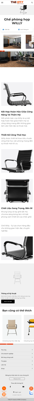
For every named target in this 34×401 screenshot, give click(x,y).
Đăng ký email (17, 378)
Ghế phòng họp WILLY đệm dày (11, 341)
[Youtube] (23, 387)
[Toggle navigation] (2, 2)
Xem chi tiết (8, 301)
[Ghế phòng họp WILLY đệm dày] (11, 327)
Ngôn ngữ (18, 392)
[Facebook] (10, 387)
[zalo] (31, 393)
